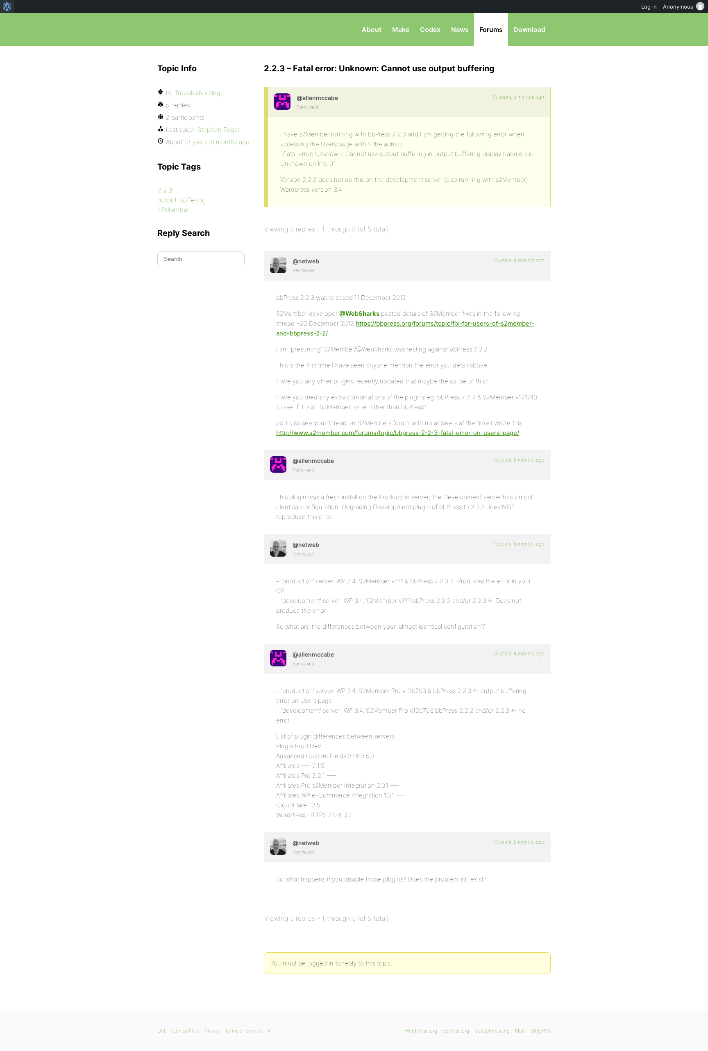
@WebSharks (359, 313)
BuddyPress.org (492, 1031)
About (371, 29)
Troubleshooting (197, 93)
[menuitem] (7, 6)
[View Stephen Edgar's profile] (278, 265)
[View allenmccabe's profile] (282, 101)
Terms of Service (243, 1031)
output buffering (181, 200)
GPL (162, 1031)
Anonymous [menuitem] (678, 6)
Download (529, 29)
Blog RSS (541, 1031)
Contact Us (185, 1031)
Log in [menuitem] (649, 6)
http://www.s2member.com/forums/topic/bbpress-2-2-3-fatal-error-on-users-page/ (397, 433)
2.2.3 (164, 190)
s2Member (173, 210)
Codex (430, 29)
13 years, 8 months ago (518, 97)
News (460, 29)
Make (400, 29)
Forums (491, 29)
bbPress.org (200, 29)
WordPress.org (421, 1031)
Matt (520, 1031)
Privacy (211, 1031)
